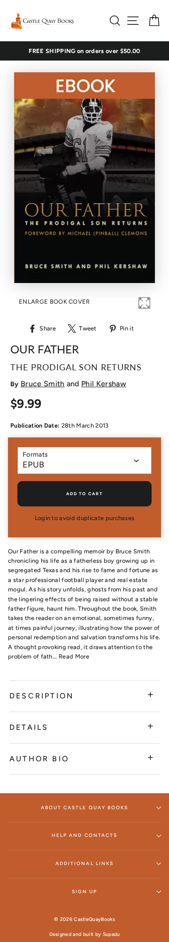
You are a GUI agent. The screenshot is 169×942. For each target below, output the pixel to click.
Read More (74, 656)
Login (43, 517)
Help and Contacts (84, 835)
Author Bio (39, 758)
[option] (84, 51)
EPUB (33, 464)
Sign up (84, 891)
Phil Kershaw (103, 383)
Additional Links (84, 863)
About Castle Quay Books (84, 807)
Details (28, 727)
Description (41, 695)
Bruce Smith (43, 383)
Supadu (111, 934)
